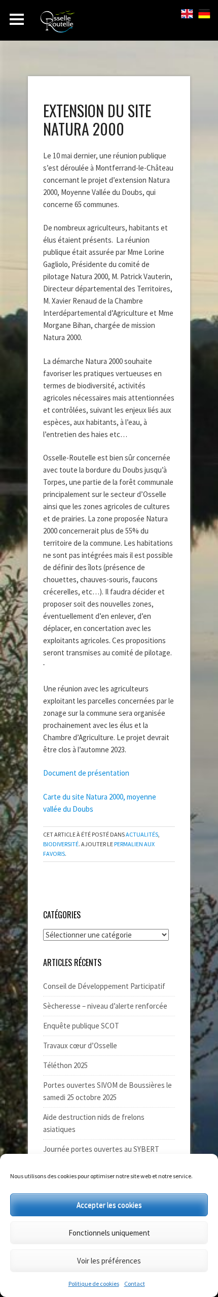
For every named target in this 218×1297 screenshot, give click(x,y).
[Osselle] (96, 24)
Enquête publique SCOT (81, 1025)
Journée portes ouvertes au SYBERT (101, 1149)
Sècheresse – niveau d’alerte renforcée (105, 1006)
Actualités (142, 834)
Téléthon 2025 (65, 1065)
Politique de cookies (93, 1283)
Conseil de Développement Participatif (104, 986)
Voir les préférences (109, 1261)
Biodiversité (61, 844)
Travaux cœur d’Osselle (80, 1045)
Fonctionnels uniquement (109, 1233)
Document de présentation (86, 773)
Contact (134, 1283)
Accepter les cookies (109, 1205)
